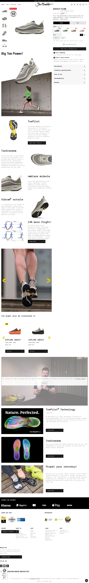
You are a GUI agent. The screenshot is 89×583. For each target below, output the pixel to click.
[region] (29, 27)
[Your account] (77, 4)
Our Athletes (20, 536)
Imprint (47, 537)
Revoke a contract (8, 531)
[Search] (74, 4)
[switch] (4, 577)
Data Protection (50, 531)
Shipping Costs (64, 531)
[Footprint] (71, 4)
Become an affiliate (22, 537)
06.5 (56, 37)
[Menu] (6, 569)
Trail (32, 531)
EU (84, 34)
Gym (32, 534)
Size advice (63, 530)
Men (78, 22)
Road (32, 530)
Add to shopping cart (70, 48)
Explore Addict (13, 340)
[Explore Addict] (14, 330)
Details (9, 351)
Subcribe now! (6, 556)
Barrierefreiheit (50, 535)
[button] (4, 44)
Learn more (32, 241)
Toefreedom (19, 533)
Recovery (33, 536)
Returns (62, 533)
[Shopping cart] (80, 4)
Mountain (33, 533)
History (18, 530)
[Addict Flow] (29, 27)
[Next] (49, 337)
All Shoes (33, 537)
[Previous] (4, 337)
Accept (44, 383)
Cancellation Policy (51, 530)
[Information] (83, 4)
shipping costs (35, 578)
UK (81, 34)
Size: (57, 35)
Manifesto (19, 531)
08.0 (63, 37)
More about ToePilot (35, 142)
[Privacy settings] (86, 580)
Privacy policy (81, 378)
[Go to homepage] (44, 4)
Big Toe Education (21, 534)
